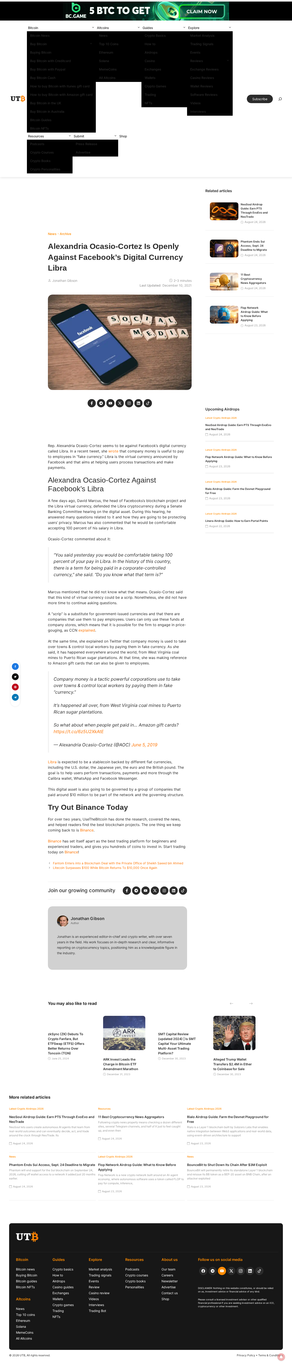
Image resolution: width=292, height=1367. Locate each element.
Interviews (198, 111)
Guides (148, 28)
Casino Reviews (202, 78)
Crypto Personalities (45, 169)
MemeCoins (108, 69)
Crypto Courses (42, 152)
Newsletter (170, 1281)
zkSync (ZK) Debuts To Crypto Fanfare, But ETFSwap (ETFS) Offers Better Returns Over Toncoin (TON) (66, 1043)
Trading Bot (97, 1311)
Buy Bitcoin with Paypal (47, 69)
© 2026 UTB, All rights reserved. (29, 1355)
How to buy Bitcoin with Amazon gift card (61, 95)
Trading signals (100, 1275)
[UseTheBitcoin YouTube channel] (222, 1271)
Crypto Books (40, 161)
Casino (150, 61)
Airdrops (151, 52)
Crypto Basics (155, 35)
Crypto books (135, 1281)
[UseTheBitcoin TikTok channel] (259, 1271)
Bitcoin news (25, 1269)
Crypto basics (62, 1269)
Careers (167, 1275)
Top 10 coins (25, 1315)
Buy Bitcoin (38, 44)
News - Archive (59, 234)
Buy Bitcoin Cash (42, 78)
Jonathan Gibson (64, 280)
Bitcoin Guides (41, 120)
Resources (36, 136)
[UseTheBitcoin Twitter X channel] (231, 1271)
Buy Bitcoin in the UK (45, 103)
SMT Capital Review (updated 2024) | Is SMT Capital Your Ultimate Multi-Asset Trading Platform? (177, 1043)
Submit (79, 136)
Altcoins (103, 28)
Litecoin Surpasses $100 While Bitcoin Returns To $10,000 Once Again (105, 868)
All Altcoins (107, 78)
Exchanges (153, 69)
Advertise (83, 152)
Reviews (196, 61)
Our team (168, 1269)
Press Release (86, 144)
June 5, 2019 (144, 745)
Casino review (99, 1293)
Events (195, 52)
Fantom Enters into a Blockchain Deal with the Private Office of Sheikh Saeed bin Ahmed (118, 863)
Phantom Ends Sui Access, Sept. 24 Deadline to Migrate (254, 245)
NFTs (148, 103)
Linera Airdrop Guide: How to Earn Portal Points (236, 521)
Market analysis (100, 1269)
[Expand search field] (280, 100)
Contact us (170, 1293)
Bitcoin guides (26, 1281)
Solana (104, 61)
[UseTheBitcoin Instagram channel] (241, 1271)
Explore (193, 28)
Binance (87, 830)
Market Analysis (202, 35)
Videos (195, 103)
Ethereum (106, 52)
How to (150, 44)
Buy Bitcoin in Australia (47, 111)
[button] (93, 27)
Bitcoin (33, 28)
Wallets (150, 78)
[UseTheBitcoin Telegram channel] (213, 1271)
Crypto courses (136, 1275)
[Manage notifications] (281, 1357)
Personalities (134, 1287)
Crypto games (63, 1305)
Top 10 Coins (109, 44)
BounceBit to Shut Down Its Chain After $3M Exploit (227, 1165)
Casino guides (62, 1287)
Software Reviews (204, 95)
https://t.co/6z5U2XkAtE (79, 731)
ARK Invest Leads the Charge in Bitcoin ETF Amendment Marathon (120, 1064)
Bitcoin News (40, 35)
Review (94, 1287)
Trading (150, 95)
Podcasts (37, 144)
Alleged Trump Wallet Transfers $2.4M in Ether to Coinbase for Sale (232, 1064)
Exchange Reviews (204, 69)
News (103, 35)
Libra (52, 762)
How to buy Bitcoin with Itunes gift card (60, 86)
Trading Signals (202, 44)
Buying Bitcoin (40, 52)
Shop (123, 136)
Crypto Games (155, 86)
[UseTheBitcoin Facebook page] (203, 1271)
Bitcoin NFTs (39, 128)
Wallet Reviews (201, 86)
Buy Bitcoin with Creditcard (50, 61)
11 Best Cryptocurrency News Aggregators (253, 279)
